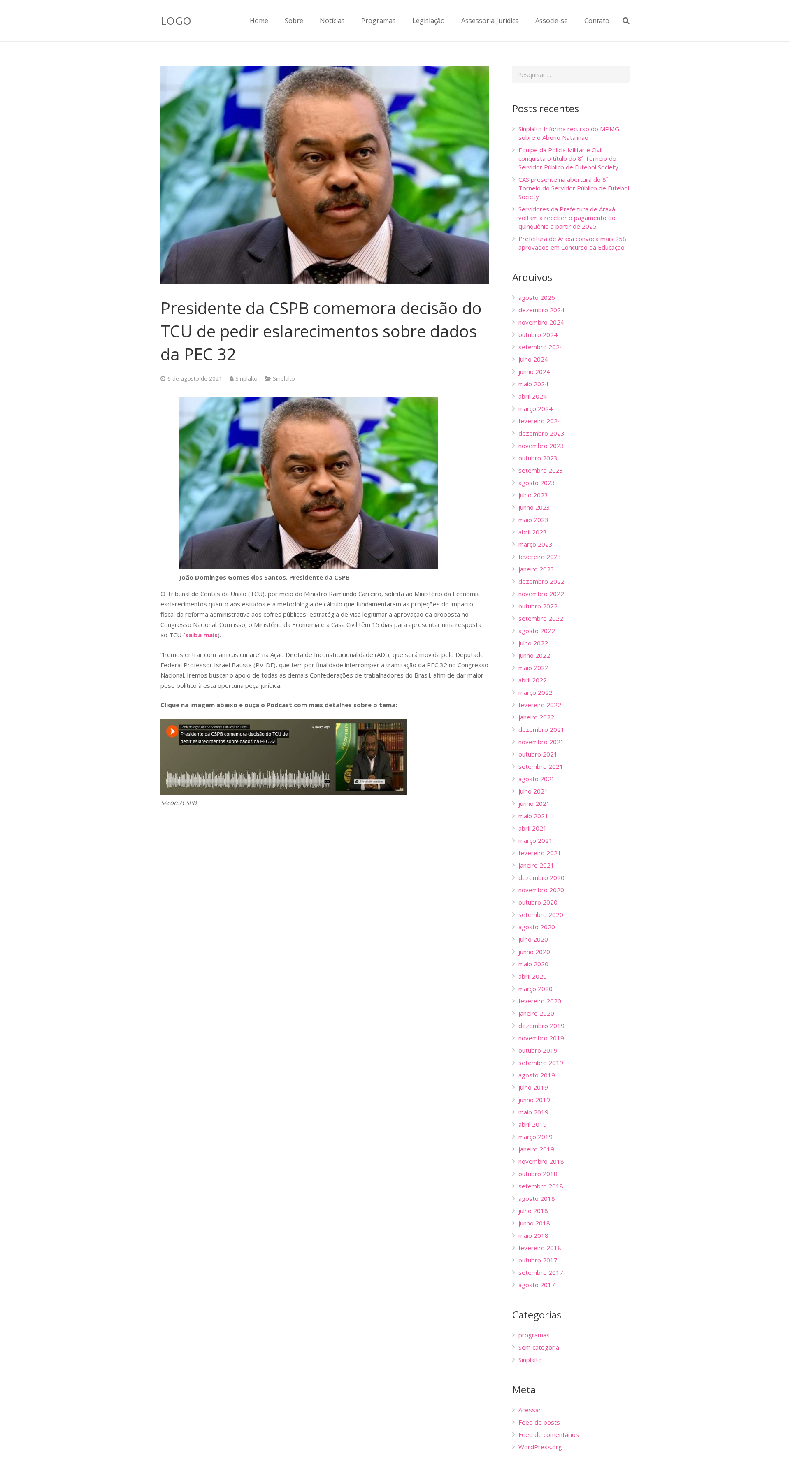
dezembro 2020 (541, 877)
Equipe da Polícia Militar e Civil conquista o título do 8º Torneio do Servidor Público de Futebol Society (568, 158)
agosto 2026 (536, 297)
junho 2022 (534, 655)
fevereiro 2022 (539, 705)
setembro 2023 (540, 470)
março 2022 (535, 692)
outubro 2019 (538, 1050)
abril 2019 (532, 1124)
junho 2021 (534, 803)
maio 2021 (533, 816)
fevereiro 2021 (539, 853)
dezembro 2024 (541, 310)
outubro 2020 (538, 902)
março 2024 (535, 408)
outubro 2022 (538, 606)
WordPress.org (540, 1447)
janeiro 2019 (536, 1149)
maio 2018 (533, 1235)
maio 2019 (533, 1112)
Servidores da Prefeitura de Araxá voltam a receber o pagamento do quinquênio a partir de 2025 (567, 217)
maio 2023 (533, 519)
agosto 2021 (536, 779)
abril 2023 (532, 532)
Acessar (529, 1410)
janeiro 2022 (536, 717)
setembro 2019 (540, 1062)
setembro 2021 (540, 766)
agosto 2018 (536, 1198)
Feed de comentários (548, 1434)
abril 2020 (532, 976)
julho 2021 (533, 791)
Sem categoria (538, 1347)
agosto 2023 (536, 482)
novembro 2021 (541, 742)
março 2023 (535, 544)
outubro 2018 (538, 1174)
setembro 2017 (540, 1272)
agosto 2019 (536, 1075)
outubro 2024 (538, 334)
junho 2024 (534, 371)
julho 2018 (533, 1211)
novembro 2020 (541, 890)
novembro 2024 (541, 322)
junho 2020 (534, 951)
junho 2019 (534, 1099)
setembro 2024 (540, 347)
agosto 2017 (536, 1285)
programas (534, 1335)
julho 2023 (533, 495)
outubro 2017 (538, 1260)
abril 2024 (532, 396)
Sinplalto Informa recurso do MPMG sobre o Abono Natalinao (568, 133)
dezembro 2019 (541, 1025)
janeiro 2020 (536, 1013)
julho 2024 (533, 359)
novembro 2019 (541, 1038)
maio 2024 (533, 384)
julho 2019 (533, 1087)
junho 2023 (534, 507)
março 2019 (535, 1137)
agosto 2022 (536, 631)
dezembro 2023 (541, 433)
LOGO (175, 20)
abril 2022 (532, 680)
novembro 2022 (541, 593)
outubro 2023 (538, 458)
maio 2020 (533, 964)
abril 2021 (532, 828)
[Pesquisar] (626, 20)
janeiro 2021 (536, 865)
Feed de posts (539, 1422)
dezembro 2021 (541, 729)
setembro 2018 (540, 1186)
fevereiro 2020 (539, 1001)
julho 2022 (533, 643)
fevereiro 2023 (539, 556)
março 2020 (535, 988)
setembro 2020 (540, 914)
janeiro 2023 (536, 569)
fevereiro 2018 (539, 1248)
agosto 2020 (536, 927)
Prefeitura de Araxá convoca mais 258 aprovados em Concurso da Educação (572, 242)
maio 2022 (533, 668)
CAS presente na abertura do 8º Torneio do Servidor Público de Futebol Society (573, 188)
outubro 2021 (538, 754)
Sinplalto (246, 378)
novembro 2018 (541, 1161)
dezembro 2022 (541, 581)
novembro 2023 (541, 445)
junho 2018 (534, 1223)
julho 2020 (533, 939)
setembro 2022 (540, 618)
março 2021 (535, 840)
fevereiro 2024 (539, 421)
